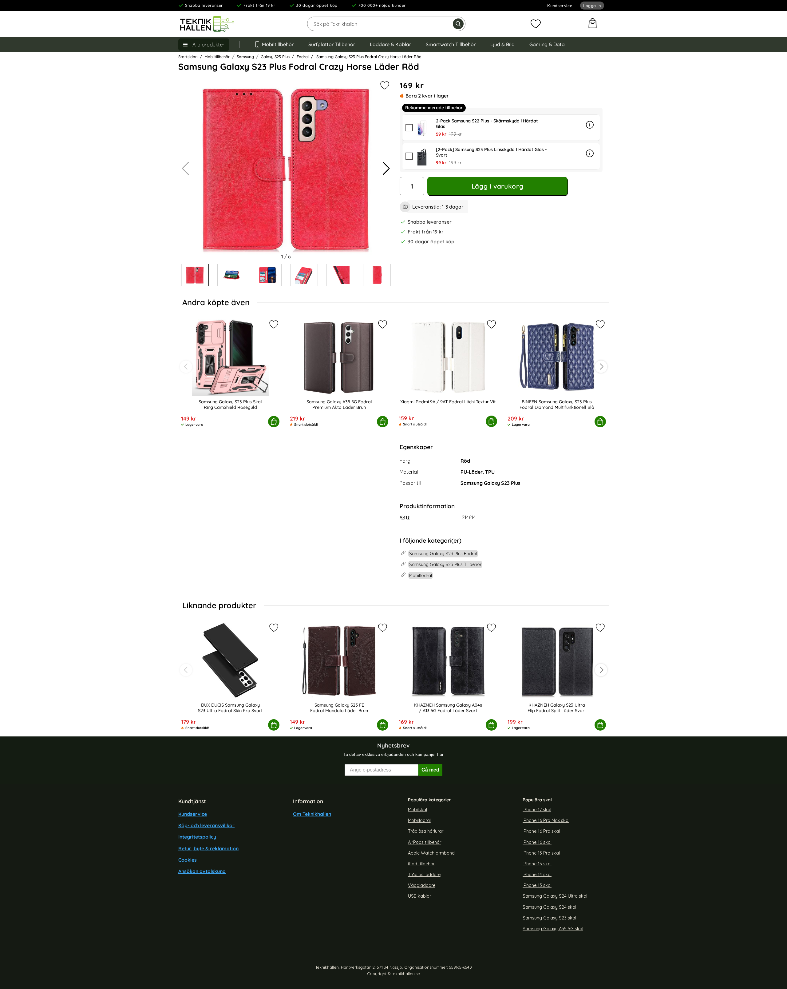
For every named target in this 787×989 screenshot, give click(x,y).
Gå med (430, 769)
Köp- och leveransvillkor (206, 825)
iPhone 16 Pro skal (541, 831)
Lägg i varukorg (497, 186)
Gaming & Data (547, 44)
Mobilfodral (419, 820)
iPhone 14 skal (537, 874)
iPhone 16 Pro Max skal (546, 820)
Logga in (592, 5)
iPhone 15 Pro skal (541, 852)
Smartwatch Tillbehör (451, 44)
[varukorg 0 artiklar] (592, 24)
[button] (386, 168)
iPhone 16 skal (537, 842)
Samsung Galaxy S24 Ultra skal (555, 896)
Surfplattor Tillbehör (331, 44)
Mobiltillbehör (278, 44)
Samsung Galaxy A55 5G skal (553, 928)
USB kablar (419, 896)
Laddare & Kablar (390, 44)
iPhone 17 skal (537, 809)
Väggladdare (421, 885)
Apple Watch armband (431, 852)
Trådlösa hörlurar (425, 831)
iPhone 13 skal (537, 885)
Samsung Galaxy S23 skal (549, 917)
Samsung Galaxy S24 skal (549, 907)
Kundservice (559, 5)
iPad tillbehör (421, 864)
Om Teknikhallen (312, 814)
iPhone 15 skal (537, 864)
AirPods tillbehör (424, 842)
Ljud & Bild (502, 44)
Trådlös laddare (424, 874)
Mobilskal (417, 809)
